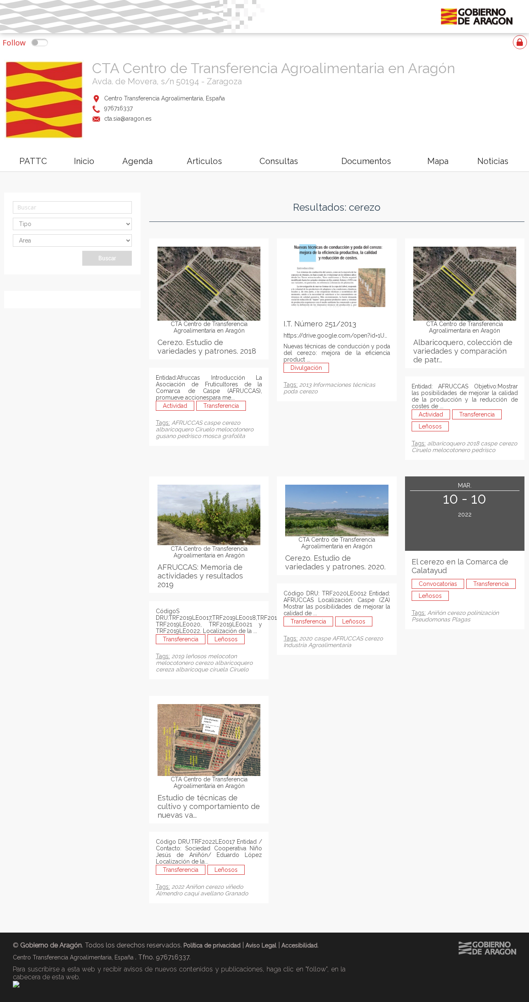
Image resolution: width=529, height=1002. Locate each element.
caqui (192, 893)
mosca (212, 436)
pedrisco (190, 436)
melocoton (222, 656)
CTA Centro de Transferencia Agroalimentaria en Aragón (273, 68)
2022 (179, 886)
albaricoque (193, 669)
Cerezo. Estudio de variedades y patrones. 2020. (335, 562)
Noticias (492, 161)
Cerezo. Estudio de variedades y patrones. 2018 (206, 346)
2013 (306, 384)
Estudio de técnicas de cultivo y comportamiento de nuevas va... (208, 806)
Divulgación (306, 367)
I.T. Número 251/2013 (320, 323)
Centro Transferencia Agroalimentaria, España (164, 98)
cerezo (231, 422)
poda (291, 391)
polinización (483, 612)
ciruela (219, 669)
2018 (474, 443)
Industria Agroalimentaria (317, 645)
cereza (166, 669)
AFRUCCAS (188, 422)
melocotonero (234, 429)
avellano (212, 893)
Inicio (84, 161)
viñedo (234, 886)
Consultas (279, 161)
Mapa (437, 161)
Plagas (461, 619)
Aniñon (195, 886)
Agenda (137, 161)
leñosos (197, 656)
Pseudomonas (432, 619)
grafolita (233, 436)
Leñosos (430, 426)
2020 (306, 638)
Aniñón (437, 612)
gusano (166, 436)
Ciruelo (205, 429)
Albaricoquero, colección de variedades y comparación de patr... (462, 351)
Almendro (170, 893)
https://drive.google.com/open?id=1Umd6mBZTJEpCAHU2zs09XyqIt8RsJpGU (390, 335)
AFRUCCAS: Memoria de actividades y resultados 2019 (200, 576)
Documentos (366, 161)
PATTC (33, 161)
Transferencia (221, 405)
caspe (213, 422)
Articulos (204, 161)
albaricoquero (175, 429)
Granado (236, 893)
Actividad (175, 405)
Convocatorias (438, 584)
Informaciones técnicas (344, 384)
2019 (179, 656)
